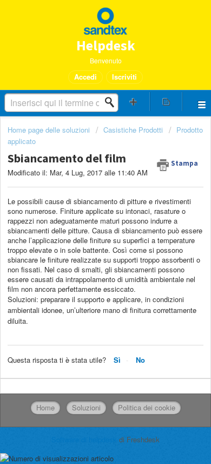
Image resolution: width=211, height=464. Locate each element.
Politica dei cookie (146, 407)
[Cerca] (112, 102)
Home (45, 407)
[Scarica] (85, 222)
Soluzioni (86, 407)
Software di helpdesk (85, 439)
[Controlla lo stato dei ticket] (166, 101)
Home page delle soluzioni (50, 130)
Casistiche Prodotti (133, 130)
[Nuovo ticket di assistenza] (133, 101)
